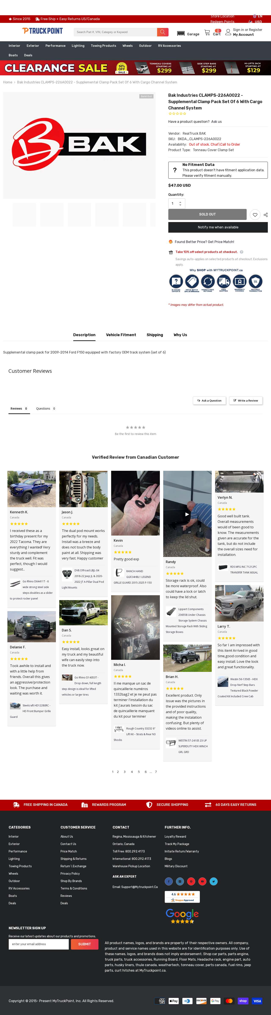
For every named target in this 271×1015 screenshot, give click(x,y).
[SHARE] (264, 215)
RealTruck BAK (194, 133)
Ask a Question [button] (211, 400)
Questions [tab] (43, 408)
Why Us (180, 335)
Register (255, 30)
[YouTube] (202, 881)
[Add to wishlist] (255, 214)
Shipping (155, 335)
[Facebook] (169, 881)
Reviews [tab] (16, 408)
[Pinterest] (191, 881)
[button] (187, 32)
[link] (40, 805)
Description (84, 335)
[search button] (163, 32)
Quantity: (176, 195)
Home (7, 82)
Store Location (222, 16)
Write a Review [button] (248, 400)
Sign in (239, 30)
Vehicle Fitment (121, 335)
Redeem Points (222, 22)
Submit (84, 944)
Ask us (216, 122)
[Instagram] (180, 881)
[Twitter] (214, 881)
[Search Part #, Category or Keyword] (121, 32)
